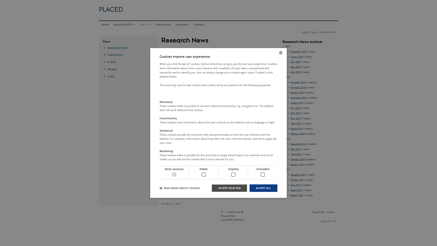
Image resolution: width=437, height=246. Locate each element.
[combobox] (281, 52)
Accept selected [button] (229, 188)
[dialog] (218, 123)
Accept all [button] (263, 188)
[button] (180, 188)
